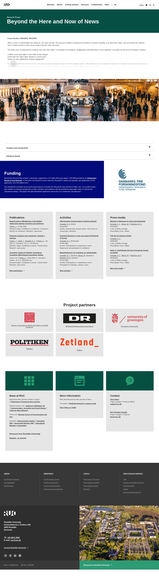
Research (85, 5)
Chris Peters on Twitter (68, 407)
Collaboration (96, 5)
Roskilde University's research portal (83, 403)
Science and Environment (52, 486)
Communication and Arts (51, 479)
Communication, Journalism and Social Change (28, 408)
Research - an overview (18, 438)
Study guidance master (90, 486)
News (107, 5)
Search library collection (11, 479)
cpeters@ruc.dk (116, 404)
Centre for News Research (19, 410)
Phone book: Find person (91, 479)
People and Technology (51, 483)
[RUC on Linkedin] (15, 555)
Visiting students (72, 5)
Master (60, 5)
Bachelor (50, 5)
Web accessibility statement (132, 492)
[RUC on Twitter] (5, 555)
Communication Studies (26, 421)
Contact (86, 473)
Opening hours (8, 486)
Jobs (124, 479)
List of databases (9, 483)
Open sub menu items (115, 4)
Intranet (125, 489)
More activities (65, 271)
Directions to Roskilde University (133, 483)
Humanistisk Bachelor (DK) (24, 423)
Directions (86, 489)
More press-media (116, 268)
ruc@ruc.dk (15, 540)
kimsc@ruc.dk (115, 417)
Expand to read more (13, 63)
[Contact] (154, 5)
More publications (16, 271)
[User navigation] (146, 5)
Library (7, 473)
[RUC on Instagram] (20, 555)
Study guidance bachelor (91, 483)
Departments (48, 473)
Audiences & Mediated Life (35, 406)
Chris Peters (114, 399)
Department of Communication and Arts (25, 402)
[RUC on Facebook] (10, 555)
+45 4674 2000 (13, 538)
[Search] (150, 5)
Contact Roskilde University (15, 548)
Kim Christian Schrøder (118, 412)
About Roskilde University (133, 473)
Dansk (142, 5)
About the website (129, 486)
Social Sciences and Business (53, 489)
